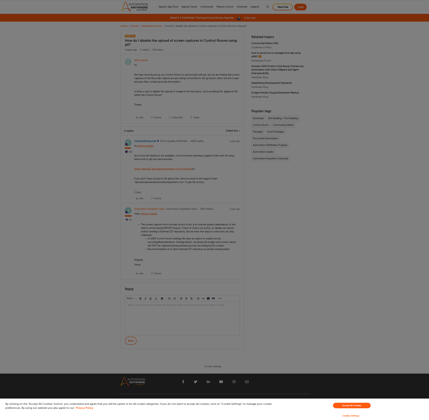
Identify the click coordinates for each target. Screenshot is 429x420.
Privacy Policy (84, 407)
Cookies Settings (350, 415)
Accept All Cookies (351, 405)
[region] (214, 409)
